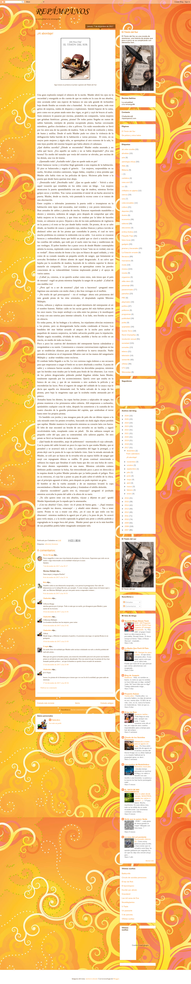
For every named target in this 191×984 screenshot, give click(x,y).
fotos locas (126, 240)
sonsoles (125, 347)
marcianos (126, 261)
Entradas (129, 602)
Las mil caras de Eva (130, 898)
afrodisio (125, 153)
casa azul (126, 182)
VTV (123, 368)
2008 (127, 526)
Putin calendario (133, 454)
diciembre (131, 451)
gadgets (125, 244)
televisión (125, 355)
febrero (130, 490)
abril (129, 483)
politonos (125, 310)
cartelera (125, 178)
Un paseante (127, 911)
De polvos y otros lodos (131, 135)
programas (126, 314)
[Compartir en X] (74, 540)
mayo (129, 479)
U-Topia (125, 906)
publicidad (126, 318)
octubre (130, 465)
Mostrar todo (150, 861)
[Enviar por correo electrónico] (69, 540)
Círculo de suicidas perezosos (134, 877)
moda (124, 265)
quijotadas (126, 327)
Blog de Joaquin (131, 675)
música (125, 269)
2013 (127, 509)
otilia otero (126, 281)
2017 (127, 448)
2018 (127, 444)
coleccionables (128, 203)
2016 (127, 498)
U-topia (46, 646)
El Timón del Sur (130, 32)
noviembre (131, 462)
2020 (127, 437)
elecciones (126, 228)
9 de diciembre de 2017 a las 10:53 (55, 593)
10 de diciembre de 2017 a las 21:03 (56, 641)
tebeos (124, 351)
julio (129, 472)
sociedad (125, 343)
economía (126, 219)
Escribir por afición (129, 890)
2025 (127, 419)
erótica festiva (127, 232)
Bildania (125, 170)
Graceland (126, 894)
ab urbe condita (128, 149)
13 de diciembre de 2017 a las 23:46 (56, 665)
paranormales (127, 290)
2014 (127, 505)
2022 (127, 430)
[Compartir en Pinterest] (79, 540)
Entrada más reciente (45, 703)
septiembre (132, 469)
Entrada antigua (107, 703)
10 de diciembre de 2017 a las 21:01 (56, 612)
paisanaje (126, 285)
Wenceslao (126, 372)
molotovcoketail (91, 979)
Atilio (124, 166)
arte (123, 157)
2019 (127, 440)
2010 (127, 519)
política (125, 306)
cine (123, 199)
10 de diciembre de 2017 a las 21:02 (56, 625)
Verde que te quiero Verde (135, 819)
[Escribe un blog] (72, 540)
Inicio (77, 703)
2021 (127, 433)
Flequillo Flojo (127, 236)
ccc (123, 186)
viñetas (125, 364)
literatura (55, 544)
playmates (126, 302)
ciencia (124, 195)
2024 (127, 423)
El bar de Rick (130, 712)
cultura (124, 207)
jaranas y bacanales (130, 248)
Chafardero (47, 598)
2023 (127, 426)
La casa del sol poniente (135, 837)
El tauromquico (128, 886)
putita (124, 322)
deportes (125, 211)
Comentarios (130, 606)
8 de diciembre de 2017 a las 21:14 (55, 577)
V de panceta (127, 915)
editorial (48, 544)
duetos (124, 215)
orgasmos (126, 277)
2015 (127, 501)
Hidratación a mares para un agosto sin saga (142, 744)
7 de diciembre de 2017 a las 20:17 (55, 566)
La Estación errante (130, 252)
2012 (127, 512)
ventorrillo (126, 360)
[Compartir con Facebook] (76, 540)
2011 (127, 516)
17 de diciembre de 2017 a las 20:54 (56, 683)
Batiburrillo (126, 873)
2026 (127, 416)
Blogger (116, 979)
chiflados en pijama (130, 191)
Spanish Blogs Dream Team (136, 621)
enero (129, 494)
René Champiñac (129, 335)
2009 (127, 523)
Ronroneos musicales (142, 767)
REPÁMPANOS (61, 12)
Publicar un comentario (49, 688)
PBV (123, 298)
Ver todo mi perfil (55, 723)
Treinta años (129, 696)
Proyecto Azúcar (131, 694)
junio (129, 476)
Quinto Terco (127, 331)
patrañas (125, 294)
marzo (130, 486)
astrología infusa (128, 162)
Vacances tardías (141, 714)
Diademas (128, 677)
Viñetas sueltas (128, 919)
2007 (127, 530)
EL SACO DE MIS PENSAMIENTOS (131, 791)
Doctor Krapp (48, 555)
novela (124, 273)
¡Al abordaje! (131, 457)
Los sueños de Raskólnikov (136, 764)
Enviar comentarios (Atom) (80, 710)
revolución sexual (129, 339)
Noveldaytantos (128, 902)
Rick (45, 582)
